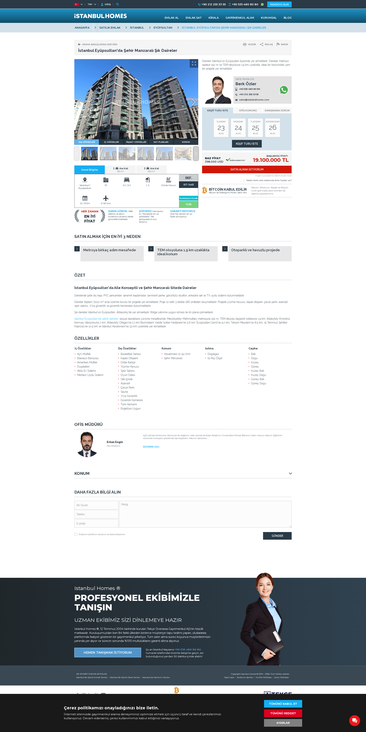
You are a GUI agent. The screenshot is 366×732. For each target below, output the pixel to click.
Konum (166, 348)
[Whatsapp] (284, 90)
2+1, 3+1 (127, 185)
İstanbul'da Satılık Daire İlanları (125, 677)
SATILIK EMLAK (109, 27)
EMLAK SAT (194, 17)
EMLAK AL (172, 17)
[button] (195, 153)
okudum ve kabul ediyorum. (102, 534)
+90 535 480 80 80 (249, 89)
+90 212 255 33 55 (248, 94)
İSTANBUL (137, 27)
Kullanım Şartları (245, 677)
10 (106, 185)
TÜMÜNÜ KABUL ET (283, 704)
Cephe (253, 348)
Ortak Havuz (168, 185)
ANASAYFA (82, 27)
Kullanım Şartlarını (88, 534)
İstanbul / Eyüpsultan (85, 186)
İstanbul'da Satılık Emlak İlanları (92, 677)
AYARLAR (283, 723)
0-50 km (106, 203)
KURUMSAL (269, 17)
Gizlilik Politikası (264, 677)
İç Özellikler (83, 348)
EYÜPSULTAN (163, 27)
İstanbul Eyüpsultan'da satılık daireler (96, 318)
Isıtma (209, 348)
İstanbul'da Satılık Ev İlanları (156, 677)
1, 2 (147, 185)
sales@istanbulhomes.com (254, 100)
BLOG (288, 17)
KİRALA (214, 17)
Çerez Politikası (281, 677)
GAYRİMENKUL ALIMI (240, 17)
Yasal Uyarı (229, 677)
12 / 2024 (85, 203)
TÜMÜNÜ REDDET (283, 713)
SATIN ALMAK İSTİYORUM (246, 169)
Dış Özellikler (127, 348)
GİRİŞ (108, 4)
